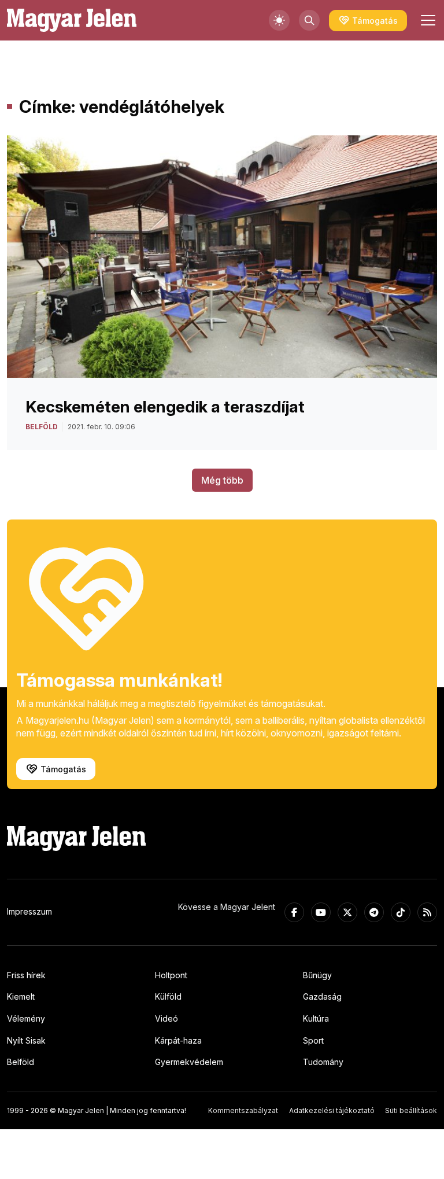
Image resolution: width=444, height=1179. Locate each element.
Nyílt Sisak (26, 1040)
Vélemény (26, 1018)
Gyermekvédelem (189, 1062)
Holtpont (171, 975)
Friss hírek (26, 975)
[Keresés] (309, 20)
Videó (166, 1018)
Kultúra (316, 1018)
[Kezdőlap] (71, 20)
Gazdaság (322, 996)
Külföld (168, 996)
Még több (222, 480)
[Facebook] (294, 912)
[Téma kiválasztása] (279, 20)
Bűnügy (317, 975)
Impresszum (29, 911)
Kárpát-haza (178, 1040)
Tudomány (323, 1062)
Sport (313, 1040)
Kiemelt (21, 996)
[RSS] (427, 912)
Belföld (20, 1062)
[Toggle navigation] (426, 20)
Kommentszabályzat (243, 1110)
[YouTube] (321, 912)
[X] (347, 912)
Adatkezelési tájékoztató (332, 1110)
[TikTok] (400, 912)
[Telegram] (374, 912)
